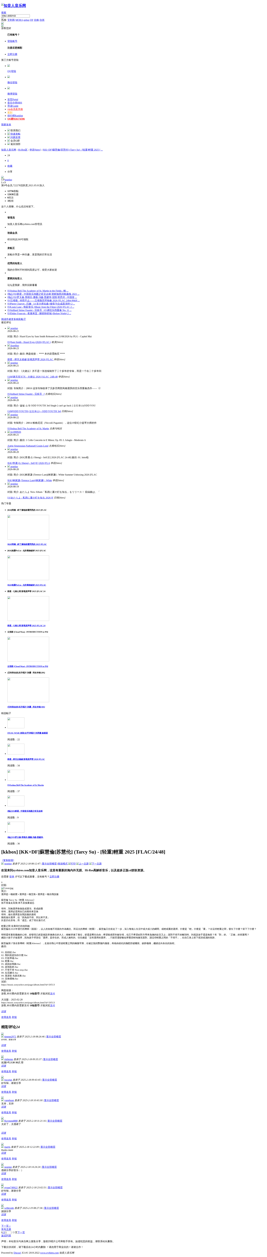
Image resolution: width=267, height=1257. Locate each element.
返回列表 (6, 1235)
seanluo (8, 179)
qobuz (26, 20)
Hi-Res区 (23, 149)
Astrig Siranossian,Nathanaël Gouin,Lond (27, 446)
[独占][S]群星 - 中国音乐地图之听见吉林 (25, 811)
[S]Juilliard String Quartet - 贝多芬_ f (25, 394)
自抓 (42, 20)
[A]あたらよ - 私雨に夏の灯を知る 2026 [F (30, 497)
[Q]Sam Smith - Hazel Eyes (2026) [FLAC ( (29, 342)
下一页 (21, 1232)
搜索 (3, 12)
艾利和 (11, 20)
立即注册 (12, 54)
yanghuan (9, 1100)
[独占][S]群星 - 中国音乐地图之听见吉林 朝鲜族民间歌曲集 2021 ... (43, 294)
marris (7, 1147)
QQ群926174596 (16, 119)
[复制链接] (8, 860)
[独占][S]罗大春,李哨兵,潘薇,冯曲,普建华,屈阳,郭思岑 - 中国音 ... (42, 297)
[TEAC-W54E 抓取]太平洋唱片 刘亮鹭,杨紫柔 (27, 733)
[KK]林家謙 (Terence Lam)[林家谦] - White (29, 480)
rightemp (8, 1059)
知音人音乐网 (8, 149)
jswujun (8, 1079)
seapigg (8, 1167)
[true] (2, 18)
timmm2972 (10, 1036)
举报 (14, 1017)
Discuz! (17, 1252)
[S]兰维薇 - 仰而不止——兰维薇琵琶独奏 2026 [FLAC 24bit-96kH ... (43, 300)
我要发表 (6, 124)
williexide (9, 1208)
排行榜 (15, 115)
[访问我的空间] (2, 177)
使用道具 (6, 1017)
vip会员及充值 (15, 109)
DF (31, 20)
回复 (3, 1011)
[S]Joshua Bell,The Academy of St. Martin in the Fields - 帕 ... (37, 290)
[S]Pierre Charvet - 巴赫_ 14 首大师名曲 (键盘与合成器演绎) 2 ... (41, 303)
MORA (19, 20)
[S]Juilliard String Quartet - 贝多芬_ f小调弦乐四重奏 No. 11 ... (39, 310)
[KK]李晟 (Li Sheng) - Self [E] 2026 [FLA (28, 463)
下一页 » (6, 1226)
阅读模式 (63, 863)
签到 (9, 112)
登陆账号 (12, 41)
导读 (12, 106)
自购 (36, 20)
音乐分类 (14, 102)
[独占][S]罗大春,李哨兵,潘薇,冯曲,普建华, (25, 837)
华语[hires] (35, 149)
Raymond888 (11, 1121)
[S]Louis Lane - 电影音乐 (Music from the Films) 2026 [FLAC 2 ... (40, 307)
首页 (12, 99)
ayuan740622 (11, 1187)
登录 (11, 876)
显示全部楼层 (49, 863)
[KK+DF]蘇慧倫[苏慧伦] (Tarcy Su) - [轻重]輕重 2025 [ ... (73, 149)
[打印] (72, 863)
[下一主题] (95, 863)
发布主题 (6, 1229)
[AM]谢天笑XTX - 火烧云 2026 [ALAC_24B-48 (32, 376)
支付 (52, 993)
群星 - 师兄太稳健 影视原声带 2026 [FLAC (30, 359)
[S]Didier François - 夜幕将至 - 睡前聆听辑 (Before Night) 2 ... (39, 313)
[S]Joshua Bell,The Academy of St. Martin (28, 428)
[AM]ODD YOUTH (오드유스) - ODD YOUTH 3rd (34, 411)
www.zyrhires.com (49, 1252)
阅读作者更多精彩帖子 (13, 319)
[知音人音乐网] (13, 6)
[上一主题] (82, 863)
